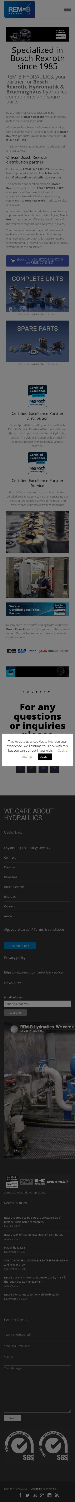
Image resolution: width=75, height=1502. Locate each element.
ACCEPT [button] (45, 756)
